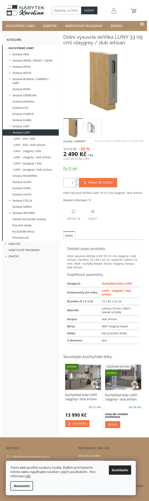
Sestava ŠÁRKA (22, 207)
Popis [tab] (69, 236)
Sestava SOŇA (21, 188)
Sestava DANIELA (23, 101)
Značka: (74, 141)
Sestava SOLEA (21, 194)
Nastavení (22, 486)
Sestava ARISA (21, 66)
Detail (112, 424)
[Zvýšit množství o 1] (77, 180)
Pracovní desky (22, 225)
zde (27, 476)
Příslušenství (20, 237)
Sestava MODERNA (24, 176)
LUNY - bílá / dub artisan (29, 145)
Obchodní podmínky (91, 460)
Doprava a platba (89, 455)
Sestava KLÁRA (21, 120)
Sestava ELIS (20, 107)
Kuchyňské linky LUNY (117, 283)
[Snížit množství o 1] (77, 185)
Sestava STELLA (22, 200)
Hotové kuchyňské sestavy (29, 219)
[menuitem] (20, 26)
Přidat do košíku (100, 182)
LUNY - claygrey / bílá (27, 151)
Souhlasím (120, 470)
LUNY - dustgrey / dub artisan (32, 169)
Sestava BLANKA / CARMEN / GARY (30, 81)
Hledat (89, 10)
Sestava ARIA (20, 54)
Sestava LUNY (21, 132)
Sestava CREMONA (24, 95)
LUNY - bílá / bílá (24, 138)
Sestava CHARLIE (23, 114)
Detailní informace (75, 200)
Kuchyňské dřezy (23, 231)
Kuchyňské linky (21, 48)
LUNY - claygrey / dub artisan (32, 157)
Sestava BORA (21, 89)
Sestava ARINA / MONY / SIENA (32, 60)
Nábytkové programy (24, 250)
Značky (14, 256)
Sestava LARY (20, 126)
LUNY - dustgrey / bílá (27, 163)
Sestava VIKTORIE (23, 213)
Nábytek (15, 244)
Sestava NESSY (21, 73)
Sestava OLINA (21, 182)
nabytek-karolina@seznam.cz (31, 456)
